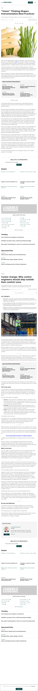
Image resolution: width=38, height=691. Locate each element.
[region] (19, 688)
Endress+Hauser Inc (5, 219)
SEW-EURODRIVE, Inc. (24, 219)
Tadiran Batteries (23, 221)
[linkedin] (17, 23)
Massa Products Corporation (7, 224)
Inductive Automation (6, 221)
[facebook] (15, 23)
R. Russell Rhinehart (5, 289)
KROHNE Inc (4, 222)
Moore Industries (5, 601)
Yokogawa (22, 604)
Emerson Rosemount (5, 218)
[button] (2, 2)
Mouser (3, 227)
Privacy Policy (33, 686)
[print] (36, 23)
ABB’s (16, 61)
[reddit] (20, 23)
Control (2, 273)
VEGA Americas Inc (23, 222)
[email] (22, 23)
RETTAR (21, 218)
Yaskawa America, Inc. (24, 224)
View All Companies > (19, 229)
